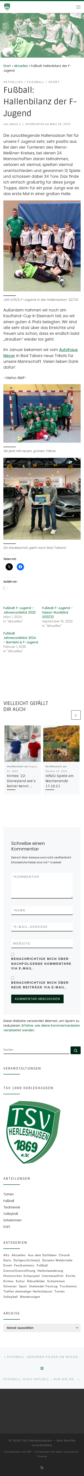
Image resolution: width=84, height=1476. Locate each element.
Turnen (59, 1291)
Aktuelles (21, 66)
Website (21, 943)
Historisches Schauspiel (21, 1276)
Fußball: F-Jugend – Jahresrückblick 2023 (19, 610)
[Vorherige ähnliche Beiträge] (65, 715)
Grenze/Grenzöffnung (19, 1270)
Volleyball (10, 1296)
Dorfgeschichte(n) (26, 1260)
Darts (7, 1260)
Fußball (42, 1265)
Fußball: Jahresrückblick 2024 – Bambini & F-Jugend (20, 637)
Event (7, 1265)
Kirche (70, 1276)
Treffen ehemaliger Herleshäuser (27, 1291)
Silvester (10, 1286)
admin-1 (15, 124)
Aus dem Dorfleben (42, 1255)
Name (19, 910)
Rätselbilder (36, 1281)
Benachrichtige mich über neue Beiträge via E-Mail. (40, 985)
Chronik (64, 1255)
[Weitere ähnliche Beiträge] (76, 715)
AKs (6, 1255)
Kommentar (26, 876)
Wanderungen (30, 1296)
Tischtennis (68, 1286)
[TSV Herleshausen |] (13, 7)
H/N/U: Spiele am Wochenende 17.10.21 (59, 781)
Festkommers (24, 1265)
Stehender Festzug (43, 1286)
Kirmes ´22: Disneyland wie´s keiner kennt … (21, 781)
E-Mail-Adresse (30, 927)
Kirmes (8, 1281)
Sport (23, 1286)
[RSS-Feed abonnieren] (42, 1467)
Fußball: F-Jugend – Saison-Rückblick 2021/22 (57, 612)
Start (7, 66)
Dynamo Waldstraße (57, 1260)
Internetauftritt (53, 1276)
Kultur (20, 1281)
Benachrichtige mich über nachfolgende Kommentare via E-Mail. (41, 963)
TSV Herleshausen (37, 1440)
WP (29, 1452)
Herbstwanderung (50, 1270)
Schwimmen (56, 1281)
